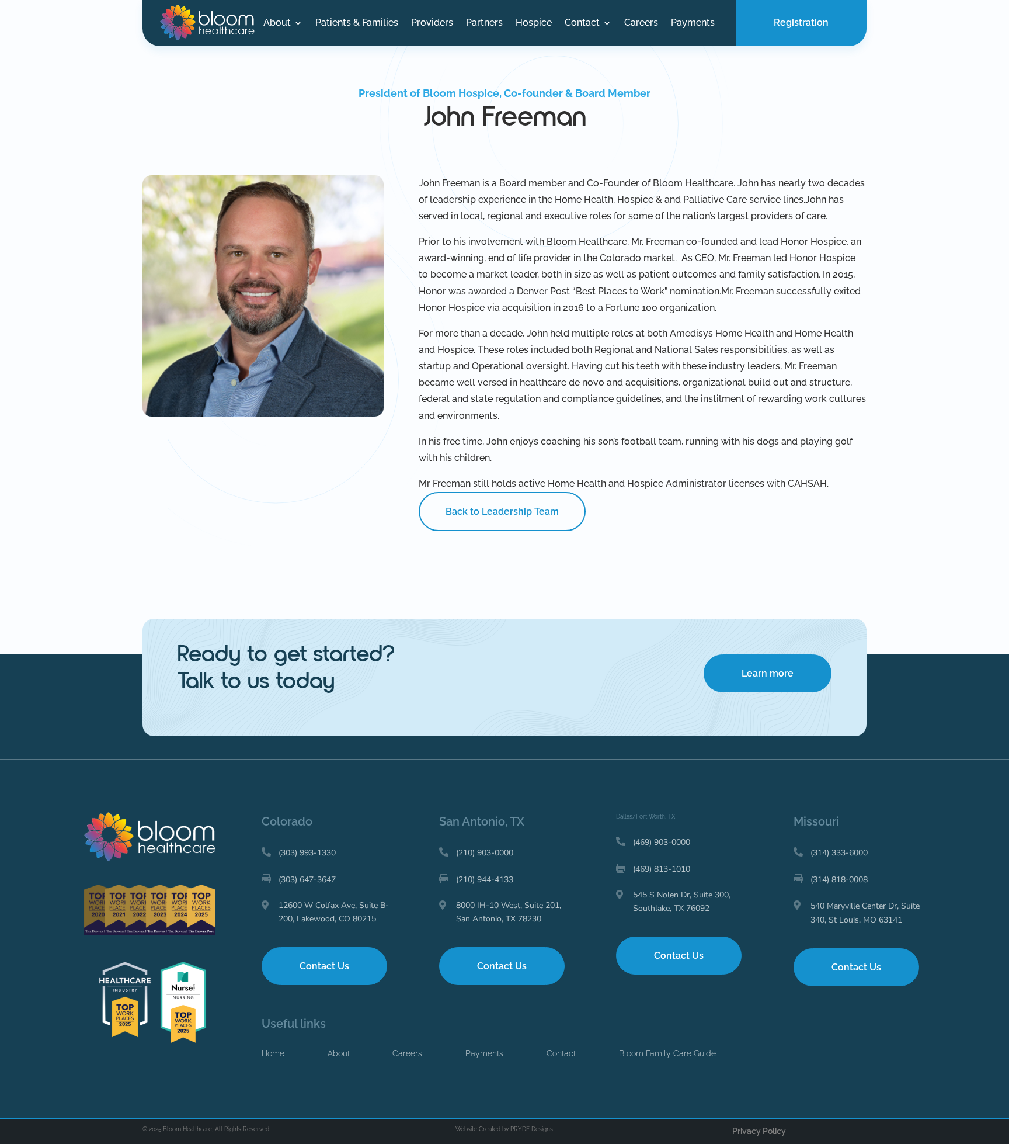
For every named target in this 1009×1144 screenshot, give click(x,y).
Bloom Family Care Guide (667, 1053)
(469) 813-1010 (661, 869)
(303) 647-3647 (307, 879)
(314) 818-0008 (839, 879)
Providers (432, 23)
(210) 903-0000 (484, 852)
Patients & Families (356, 23)
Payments (693, 23)
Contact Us (324, 966)
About (277, 23)
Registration (801, 22)
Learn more (768, 673)
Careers (641, 23)
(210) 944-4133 (484, 879)
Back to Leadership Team (502, 511)
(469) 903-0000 (661, 842)
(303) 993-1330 (307, 852)
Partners (484, 23)
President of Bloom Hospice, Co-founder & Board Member (504, 93)
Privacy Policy (759, 1131)
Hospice (534, 23)
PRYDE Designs (531, 1129)
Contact (582, 23)
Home (273, 1053)
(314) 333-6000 (839, 852)
